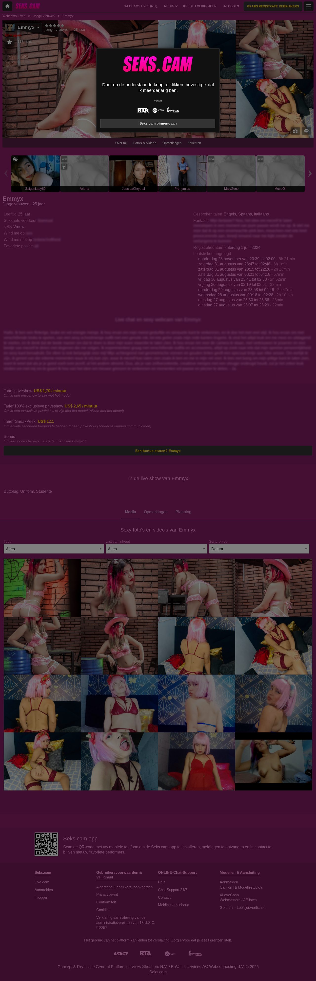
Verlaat (158, 100)
